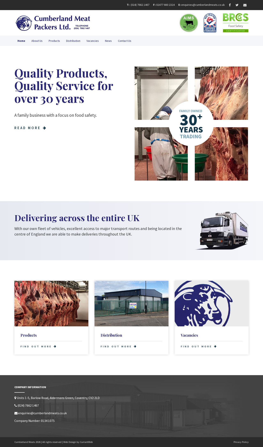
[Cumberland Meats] (71, 23)
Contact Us (124, 41)
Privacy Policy (241, 441)
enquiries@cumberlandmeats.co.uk (203, 5)
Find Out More (36, 346)
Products (54, 41)
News (108, 41)
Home (21, 41)
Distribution (73, 41)
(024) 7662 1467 (140, 5)
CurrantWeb (86, 441)
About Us (37, 41)
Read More (27, 128)
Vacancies (93, 41)
